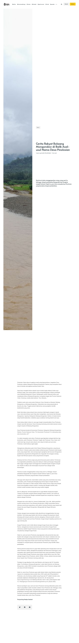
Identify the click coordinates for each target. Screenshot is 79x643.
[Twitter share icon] (19, 607)
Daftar (72, 4)
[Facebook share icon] (24, 607)
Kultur (38, 127)
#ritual (47, 4)
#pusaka (52, 4)
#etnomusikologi (21, 4)
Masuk (66, 4)
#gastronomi (41, 4)
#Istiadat (34, 4)
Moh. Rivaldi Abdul (47, 153)
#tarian (28, 4)
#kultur (14, 4)
